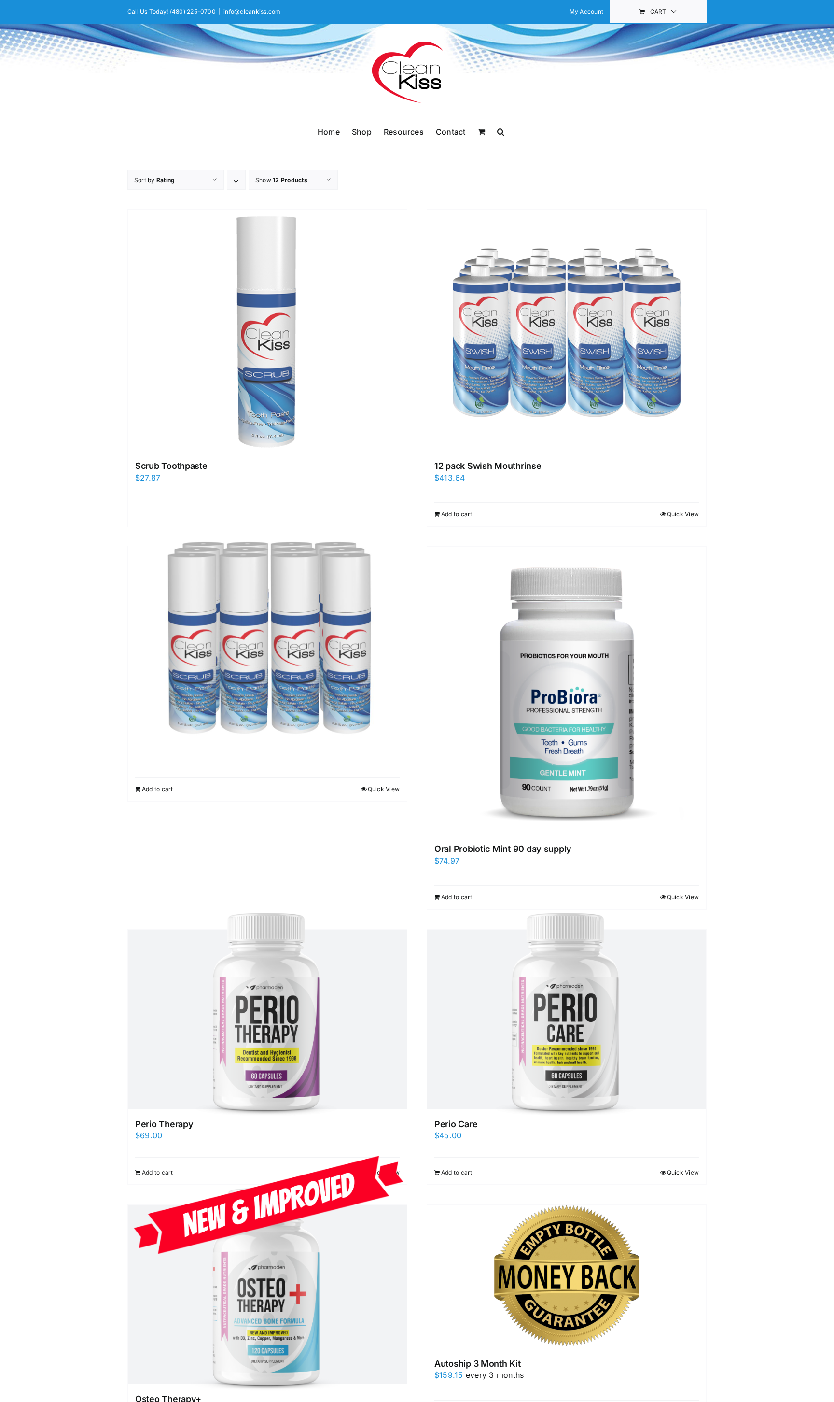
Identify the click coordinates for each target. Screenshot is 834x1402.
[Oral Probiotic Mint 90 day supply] (566, 690)
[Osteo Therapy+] (267, 1294)
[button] (500, 131)
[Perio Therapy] (267, 1019)
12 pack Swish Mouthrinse (488, 466)
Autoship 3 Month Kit (477, 1364)
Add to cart (457, 514)
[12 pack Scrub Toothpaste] (267, 636)
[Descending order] (236, 180)
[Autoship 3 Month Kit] (566, 1277)
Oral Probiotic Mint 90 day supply (502, 849)
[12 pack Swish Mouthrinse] (566, 330)
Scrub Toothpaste (171, 466)
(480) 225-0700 (193, 11)
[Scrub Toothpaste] (267, 330)
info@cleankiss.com (251, 11)
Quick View (683, 514)
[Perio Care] (566, 1019)
